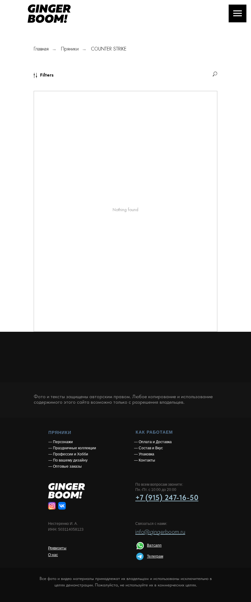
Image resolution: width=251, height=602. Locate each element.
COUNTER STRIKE (108, 49)
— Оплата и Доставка (153, 442)
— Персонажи (60, 442)
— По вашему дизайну (68, 460)
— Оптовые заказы (65, 466)
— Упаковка (144, 454)
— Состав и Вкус (148, 448)
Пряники (70, 49)
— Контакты (144, 460)
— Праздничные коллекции (72, 448)
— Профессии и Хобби (68, 454)
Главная (41, 49)
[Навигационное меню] (237, 13)
